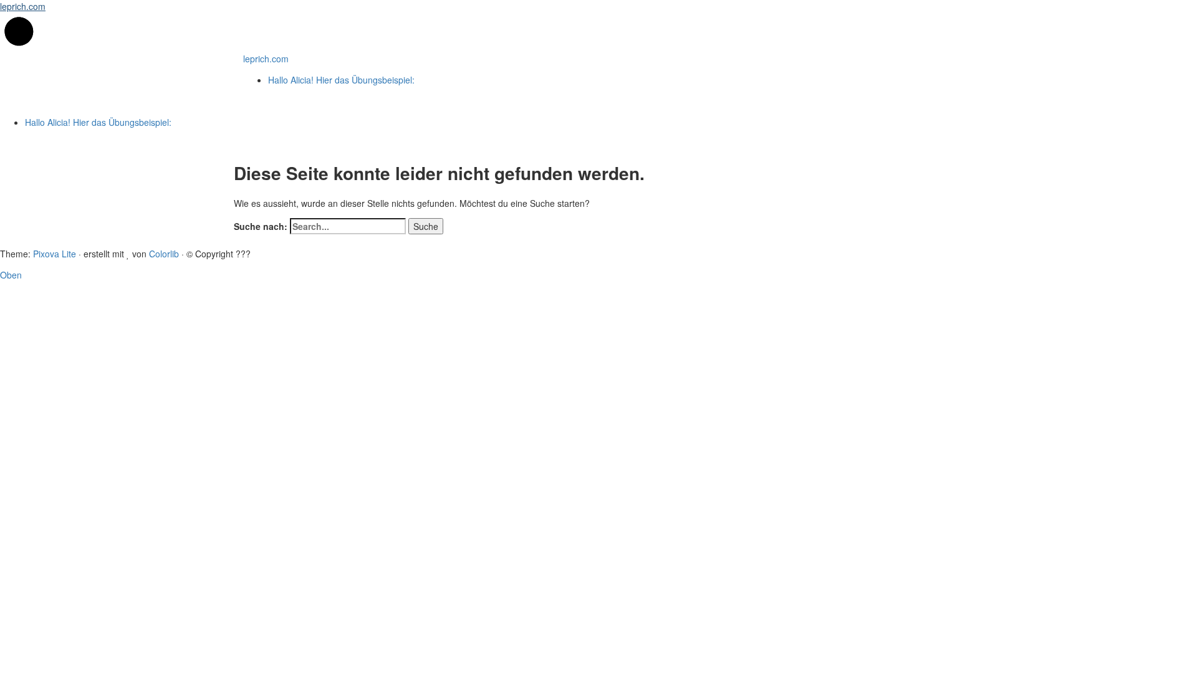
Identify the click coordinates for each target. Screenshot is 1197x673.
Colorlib (164, 253)
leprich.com (23, 6)
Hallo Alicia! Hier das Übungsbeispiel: (341, 80)
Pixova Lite (54, 253)
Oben (11, 275)
